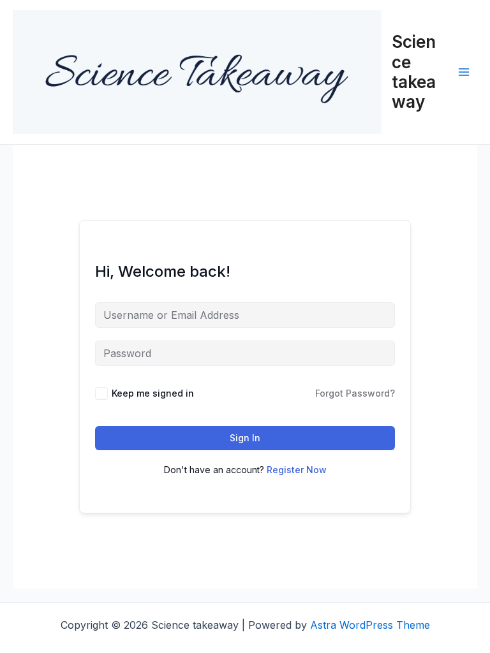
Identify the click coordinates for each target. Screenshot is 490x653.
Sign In (245, 437)
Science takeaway (414, 72)
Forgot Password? (355, 393)
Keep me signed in (153, 393)
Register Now (297, 469)
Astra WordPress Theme (370, 625)
